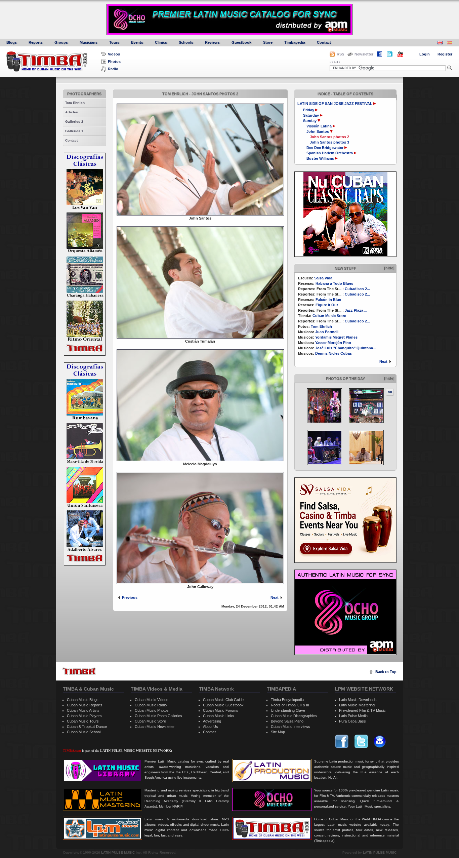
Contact (324, 42)
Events (137, 42)
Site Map (278, 732)
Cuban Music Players (84, 716)
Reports (36, 42)
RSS (340, 54)
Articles (71, 112)
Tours (114, 42)
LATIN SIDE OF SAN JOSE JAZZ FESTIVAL (334, 104)
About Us (210, 727)
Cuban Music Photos (152, 710)
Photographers (84, 94)
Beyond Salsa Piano (287, 721)
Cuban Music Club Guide (223, 700)
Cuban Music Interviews (290, 727)
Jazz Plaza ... (356, 310)
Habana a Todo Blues (334, 283)
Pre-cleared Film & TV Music (362, 710)
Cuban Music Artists (83, 710)
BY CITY (335, 62)
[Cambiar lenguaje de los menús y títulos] (449, 43)
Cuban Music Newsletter (155, 727)
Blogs (11, 42)
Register (444, 54)
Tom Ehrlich (75, 103)
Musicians (88, 42)
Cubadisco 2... (357, 289)
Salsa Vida (323, 278)
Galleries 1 (74, 131)
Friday (309, 110)
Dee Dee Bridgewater (324, 148)
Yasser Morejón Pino (333, 343)
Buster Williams (320, 158)
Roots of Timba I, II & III (290, 705)
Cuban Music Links (218, 716)
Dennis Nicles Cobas (333, 353)
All (390, 392)
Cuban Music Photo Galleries (158, 716)
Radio (113, 69)
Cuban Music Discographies (294, 716)
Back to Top (386, 672)
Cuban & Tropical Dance (87, 727)
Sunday (310, 121)
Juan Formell (326, 332)
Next (383, 361)
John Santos (317, 131)
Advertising (212, 721)
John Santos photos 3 (329, 142)
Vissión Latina (319, 126)
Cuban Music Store (329, 316)
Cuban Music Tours (83, 721)
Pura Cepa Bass (352, 721)
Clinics (161, 42)
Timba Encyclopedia (287, 700)
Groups (61, 42)
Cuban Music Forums (220, 710)
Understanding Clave (288, 710)
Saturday (311, 115)
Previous (129, 597)
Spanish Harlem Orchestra (329, 153)
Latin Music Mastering (357, 705)
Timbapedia (294, 42)
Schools (186, 42)
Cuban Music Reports (84, 705)
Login (424, 54)
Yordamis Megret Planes (336, 337)
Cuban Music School (83, 732)
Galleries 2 (74, 121)
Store (268, 42)
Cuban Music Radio (151, 705)
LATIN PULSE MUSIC (118, 852)
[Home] (79, 671)
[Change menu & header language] (440, 43)
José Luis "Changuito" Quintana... (345, 348)
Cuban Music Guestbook (223, 705)
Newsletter (363, 54)
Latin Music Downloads (358, 700)
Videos (114, 54)
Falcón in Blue (328, 300)
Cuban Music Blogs (82, 700)
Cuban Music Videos (151, 700)
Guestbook (241, 42)
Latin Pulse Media (353, 716)
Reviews (212, 42)
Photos (114, 62)
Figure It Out (327, 305)
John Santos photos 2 (329, 137)
